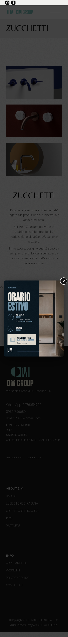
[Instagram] (7, 3)
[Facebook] (13, 3)
